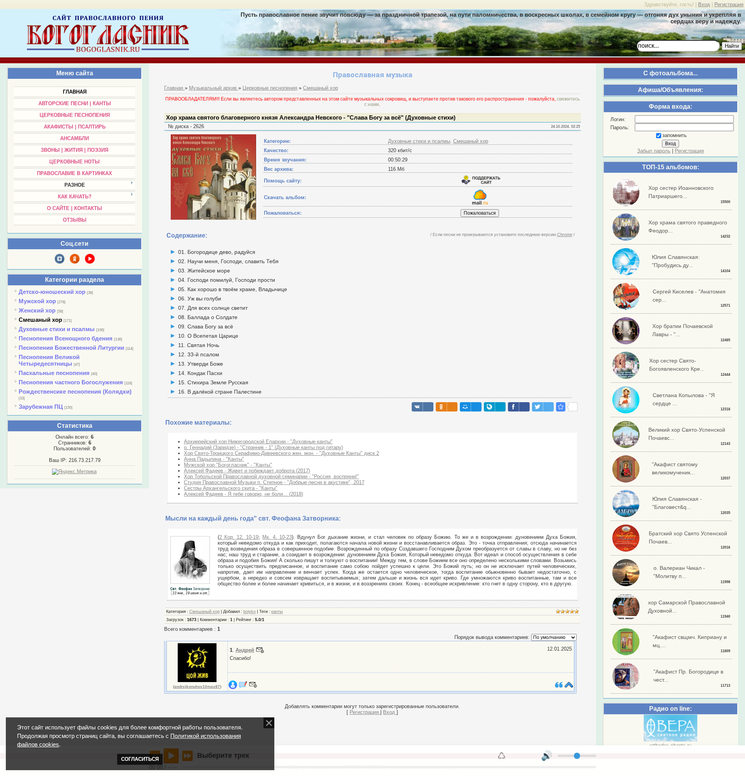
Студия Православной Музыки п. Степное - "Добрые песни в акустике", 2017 (274, 482)
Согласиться (140, 759)
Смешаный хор (40, 319)
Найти (732, 46)
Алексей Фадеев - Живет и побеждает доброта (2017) (247, 471)
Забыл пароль (653, 151)
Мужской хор (37, 301)
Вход (704, 4)
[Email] (260, 650)
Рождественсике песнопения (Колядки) (75, 391)
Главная (174, 88)
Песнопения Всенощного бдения (66, 338)
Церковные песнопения (270, 88)
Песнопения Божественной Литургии (71, 347)
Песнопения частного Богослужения (71, 382)
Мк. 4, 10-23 (277, 537)
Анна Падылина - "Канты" (214, 459)
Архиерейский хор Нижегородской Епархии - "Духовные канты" (258, 441)
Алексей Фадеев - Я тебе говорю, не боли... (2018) (243, 494)
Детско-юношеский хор (52, 291)
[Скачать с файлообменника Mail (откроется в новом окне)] (480, 203)
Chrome (564, 234)
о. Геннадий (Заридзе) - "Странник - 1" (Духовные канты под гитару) (263, 447)
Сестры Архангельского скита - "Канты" (230, 488)
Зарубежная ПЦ (41, 406)
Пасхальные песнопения (54, 373)
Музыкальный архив (213, 88)
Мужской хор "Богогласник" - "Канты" (228, 465)
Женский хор (37, 310)
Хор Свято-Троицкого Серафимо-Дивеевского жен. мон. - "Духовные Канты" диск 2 (281, 453)
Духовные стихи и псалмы (57, 329)
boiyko (249, 611)
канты (277, 611)
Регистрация (728, 4)
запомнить (674, 135)
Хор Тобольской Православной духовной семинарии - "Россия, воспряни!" (271, 476)
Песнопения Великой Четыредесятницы (49, 360)
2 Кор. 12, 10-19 (238, 537)
